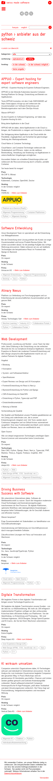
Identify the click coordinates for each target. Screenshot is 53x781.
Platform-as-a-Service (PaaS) (14, 208)
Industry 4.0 (24, 323)
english (24, 27)
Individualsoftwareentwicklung (14, 743)
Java (15, 279)
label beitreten (49, 3)
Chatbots (19, 739)
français (15, 27)
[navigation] (26, 2)
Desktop (6, 279)
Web (13, 470)
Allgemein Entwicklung (12, 275)
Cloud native (8, 579)
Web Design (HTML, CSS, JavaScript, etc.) (20, 474)
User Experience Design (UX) (14, 644)
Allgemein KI (8, 739)
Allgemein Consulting (11, 478)
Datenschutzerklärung (12, 773)
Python (5, 216)
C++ (13, 652)
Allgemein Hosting (19, 216)
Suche (50, 27)
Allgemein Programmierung (13, 212)
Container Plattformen (36, 212)
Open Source (21, 579)
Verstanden (44, 778)
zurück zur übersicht (10, 48)
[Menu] (3, 9)
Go (38, 583)
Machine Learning (10, 323)
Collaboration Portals (41, 323)
